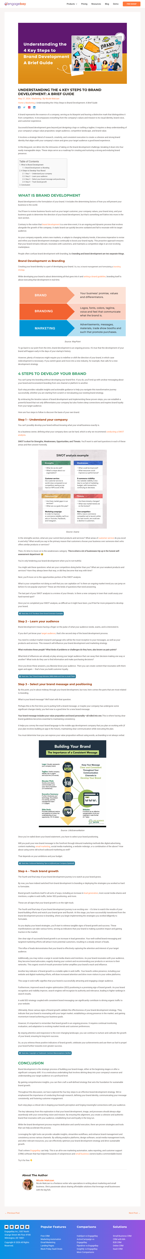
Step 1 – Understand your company (38, 174)
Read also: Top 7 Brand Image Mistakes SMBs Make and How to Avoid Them (48, 676)
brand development (51, 224)
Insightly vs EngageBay (87, 1249)
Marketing (36, 98)
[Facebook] (19, 107)
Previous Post (12, 1213)
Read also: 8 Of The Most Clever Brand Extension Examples (42, 613)
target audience (48, 633)
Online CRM (118, 1245)
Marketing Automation (51, 1239)
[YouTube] (6, 1227)
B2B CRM (117, 1242)
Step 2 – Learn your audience (36, 176)
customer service (106, 538)
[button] (76, 4)
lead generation (91, 893)
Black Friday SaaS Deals (51, 1249)
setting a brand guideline (95, 276)
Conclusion (25, 185)
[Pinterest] (29, 107)
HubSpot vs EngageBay (87, 1236)
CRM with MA (119, 1239)
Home (21, 103)
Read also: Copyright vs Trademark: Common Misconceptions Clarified (46, 1053)
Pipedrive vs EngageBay (87, 1245)
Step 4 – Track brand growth (36, 182)
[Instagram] (27, 1227)
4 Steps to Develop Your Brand (33, 171)
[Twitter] (24, 107)
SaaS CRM (118, 1249)
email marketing (43, 846)
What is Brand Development (32, 165)
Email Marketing (48, 1242)
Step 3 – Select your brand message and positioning (45, 179)
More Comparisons (85, 1252)
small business (82, 1154)
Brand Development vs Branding (37, 168)
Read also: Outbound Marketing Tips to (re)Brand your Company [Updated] (48, 863)
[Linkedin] (34, 107)
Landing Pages (47, 1245)
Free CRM (45, 1236)
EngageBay (35, 1150)
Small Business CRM (122, 1236)
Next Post (134, 1213)
